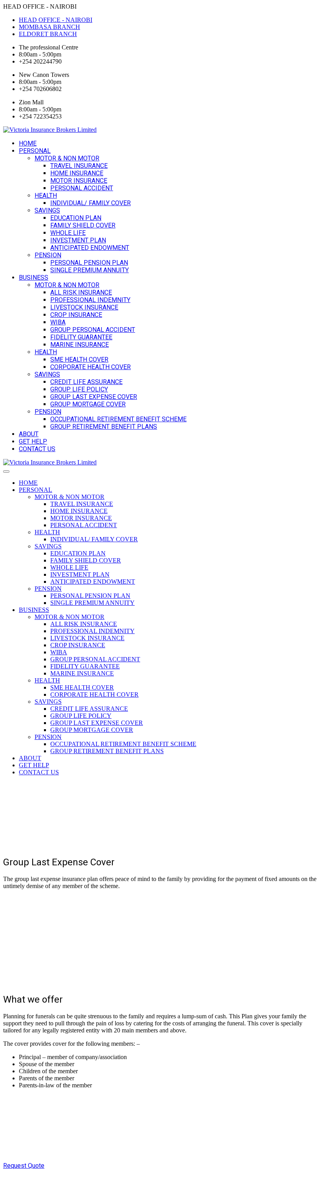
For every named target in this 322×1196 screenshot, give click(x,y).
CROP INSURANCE (76, 315)
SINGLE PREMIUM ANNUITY (89, 270)
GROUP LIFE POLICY (79, 389)
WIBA (58, 322)
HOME (28, 143)
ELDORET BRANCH (48, 34)
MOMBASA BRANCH (49, 27)
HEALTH (46, 195)
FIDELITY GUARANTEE (81, 337)
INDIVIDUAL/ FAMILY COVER (90, 203)
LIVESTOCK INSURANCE (84, 307)
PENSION (48, 255)
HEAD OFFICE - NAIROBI (55, 19)
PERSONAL (35, 151)
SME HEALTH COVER (79, 359)
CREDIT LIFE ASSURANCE (86, 382)
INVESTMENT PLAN (78, 240)
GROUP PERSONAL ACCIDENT (92, 329)
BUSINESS (33, 277)
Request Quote (23, 1165)
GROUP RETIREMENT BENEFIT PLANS (103, 426)
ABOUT (28, 434)
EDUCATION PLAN (75, 218)
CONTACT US (37, 449)
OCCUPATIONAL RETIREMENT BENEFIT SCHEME (118, 419)
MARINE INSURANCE (79, 344)
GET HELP (33, 441)
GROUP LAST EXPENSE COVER (93, 396)
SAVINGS (47, 210)
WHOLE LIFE (68, 233)
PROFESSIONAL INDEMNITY (90, 300)
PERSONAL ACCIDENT (81, 188)
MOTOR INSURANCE (78, 180)
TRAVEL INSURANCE (79, 165)
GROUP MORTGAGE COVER (88, 404)
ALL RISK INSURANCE (81, 292)
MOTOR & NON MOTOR (67, 158)
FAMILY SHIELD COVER (82, 225)
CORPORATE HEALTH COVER (90, 367)
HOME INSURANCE (76, 173)
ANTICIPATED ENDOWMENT (89, 247)
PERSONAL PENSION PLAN (89, 262)
